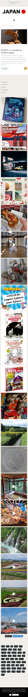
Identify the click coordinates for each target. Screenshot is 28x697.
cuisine (10, 649)
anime (8, 646)
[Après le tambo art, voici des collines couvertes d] (14, 567)
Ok (10, 694)
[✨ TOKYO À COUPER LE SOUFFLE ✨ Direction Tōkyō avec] (14, 110)
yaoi (23, 671)
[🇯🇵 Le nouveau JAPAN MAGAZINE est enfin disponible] (14, 137)
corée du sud (4, 649)
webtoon (18, 671)
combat (16, 646)
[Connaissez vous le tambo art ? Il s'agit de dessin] (14, 594)
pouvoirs (3, 668)
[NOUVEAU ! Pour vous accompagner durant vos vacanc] (14, 379)
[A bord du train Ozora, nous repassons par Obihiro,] (14, 621)
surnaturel (3, 671)
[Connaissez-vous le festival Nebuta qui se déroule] (14, 513)
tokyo (9, 671)
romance (13, 668)
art (11, 646)
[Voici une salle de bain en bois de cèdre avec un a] (14, 486)
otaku (13, 665)
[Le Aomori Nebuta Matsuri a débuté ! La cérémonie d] (14, 406)
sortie (24, 668)
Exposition (14, 652)
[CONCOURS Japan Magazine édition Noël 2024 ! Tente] (14, 191)
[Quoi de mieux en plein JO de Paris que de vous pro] (14, 325)
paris (17, 665)
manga (13, 662)
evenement (4, 652)
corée (21, 646)
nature (8, 665)
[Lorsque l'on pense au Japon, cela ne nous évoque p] (14, 540)
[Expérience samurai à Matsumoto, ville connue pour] (14, 245)
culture (15, 649)
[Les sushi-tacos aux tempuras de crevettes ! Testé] (14, 218)
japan (19, 655)
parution (22, 665)
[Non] (26, 692)
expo (9, 652)
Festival (19, 652)
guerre (10, 655)
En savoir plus (15, 694)
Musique (3, 665)
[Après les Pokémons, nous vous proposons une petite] (14, 460)
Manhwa (18, 662)
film (24, 652)
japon (23, 655)
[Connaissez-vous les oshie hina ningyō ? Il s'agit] (14, 271)
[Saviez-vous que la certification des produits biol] (14, 433)
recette (9, 668)
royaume (19, 668)
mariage (24, 662)
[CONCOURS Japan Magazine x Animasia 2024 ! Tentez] (14, 298)
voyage (13, 671)
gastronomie (4, 655)
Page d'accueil (3, 25)
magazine (3, 662)
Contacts (3, 87)
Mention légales (5, 90)
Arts (3, 47)
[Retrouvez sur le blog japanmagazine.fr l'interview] (14, 164)
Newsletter (3, 92)
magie (9, 662)
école (3, 674)
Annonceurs (4, 84)
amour (3, 646)
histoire (14, 655)
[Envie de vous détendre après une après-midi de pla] (14, 352)
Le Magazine (4, 82)
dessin (20, 649)
